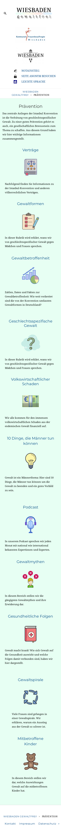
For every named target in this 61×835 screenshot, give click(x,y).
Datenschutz (47, 823)
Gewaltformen (30, 203)
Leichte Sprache (33, 81)
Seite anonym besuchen (38, 76)
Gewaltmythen (31, 561)
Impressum (27, 823)
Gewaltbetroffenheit (31, 258)
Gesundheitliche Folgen (30, 616)
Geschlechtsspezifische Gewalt (30, 323)
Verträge (30, 150)
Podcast (30, 507)
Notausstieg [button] (30, 70)
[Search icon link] (5, 14)
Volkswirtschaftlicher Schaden (30, 381)
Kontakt (10, 823)
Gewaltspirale (30, 680)
